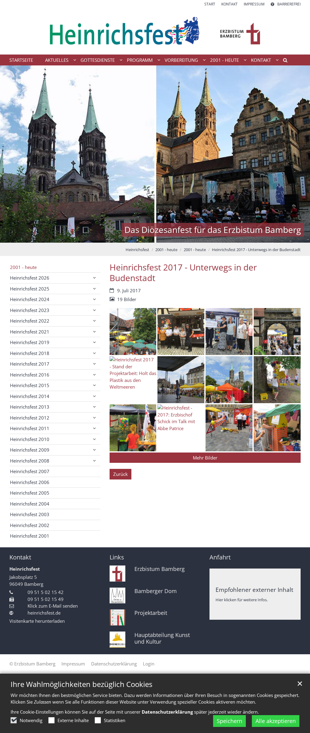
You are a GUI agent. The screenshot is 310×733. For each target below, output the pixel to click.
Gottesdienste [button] (98, 60)
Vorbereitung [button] (181, 60)
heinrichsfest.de (44, 613)
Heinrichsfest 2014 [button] (29, 396)
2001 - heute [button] (224, 60)
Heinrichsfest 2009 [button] (29, 450)
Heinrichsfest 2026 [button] (29, 278)
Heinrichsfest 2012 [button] (29, 418)
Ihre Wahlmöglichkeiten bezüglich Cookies (81, 684)
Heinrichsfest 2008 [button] (29, 461)
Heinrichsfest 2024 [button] (29, 299)
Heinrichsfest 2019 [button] (29, 342)
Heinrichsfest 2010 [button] (29, 439)
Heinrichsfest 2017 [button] (29, 364)
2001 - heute (166, 249)
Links (117, 557)
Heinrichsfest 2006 (29, 482)
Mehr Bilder (205, 458)
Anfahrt (220, 557)
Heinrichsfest (137, 249)
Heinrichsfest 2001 (29, 536)
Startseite (21, 60)
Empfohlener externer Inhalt (254, 589)
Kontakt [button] (261, 60)
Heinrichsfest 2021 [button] (29, 332)
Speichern (229, 721)
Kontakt (20, 557)
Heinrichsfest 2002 (29, 525)
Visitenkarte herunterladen (37, 621)
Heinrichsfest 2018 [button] (29, 353)
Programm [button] (140, 60)
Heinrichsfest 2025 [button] (29, 289)
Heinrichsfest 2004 (29, 504)
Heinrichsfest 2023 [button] (29, 310)
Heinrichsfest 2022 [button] (29, 321)
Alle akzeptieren (276, 721)
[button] (283, 61)
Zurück (120, 474)
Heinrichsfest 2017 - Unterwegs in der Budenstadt (256, 249)
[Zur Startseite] (155, 30)
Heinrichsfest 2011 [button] (29, 428)
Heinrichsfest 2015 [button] (29, 385)
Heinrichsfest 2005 (29, 493)
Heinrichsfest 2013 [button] (29, 407)
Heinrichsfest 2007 (29, 471)
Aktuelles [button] (56, 60)
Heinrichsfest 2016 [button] (29, 375)
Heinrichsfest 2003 (29, 514)
